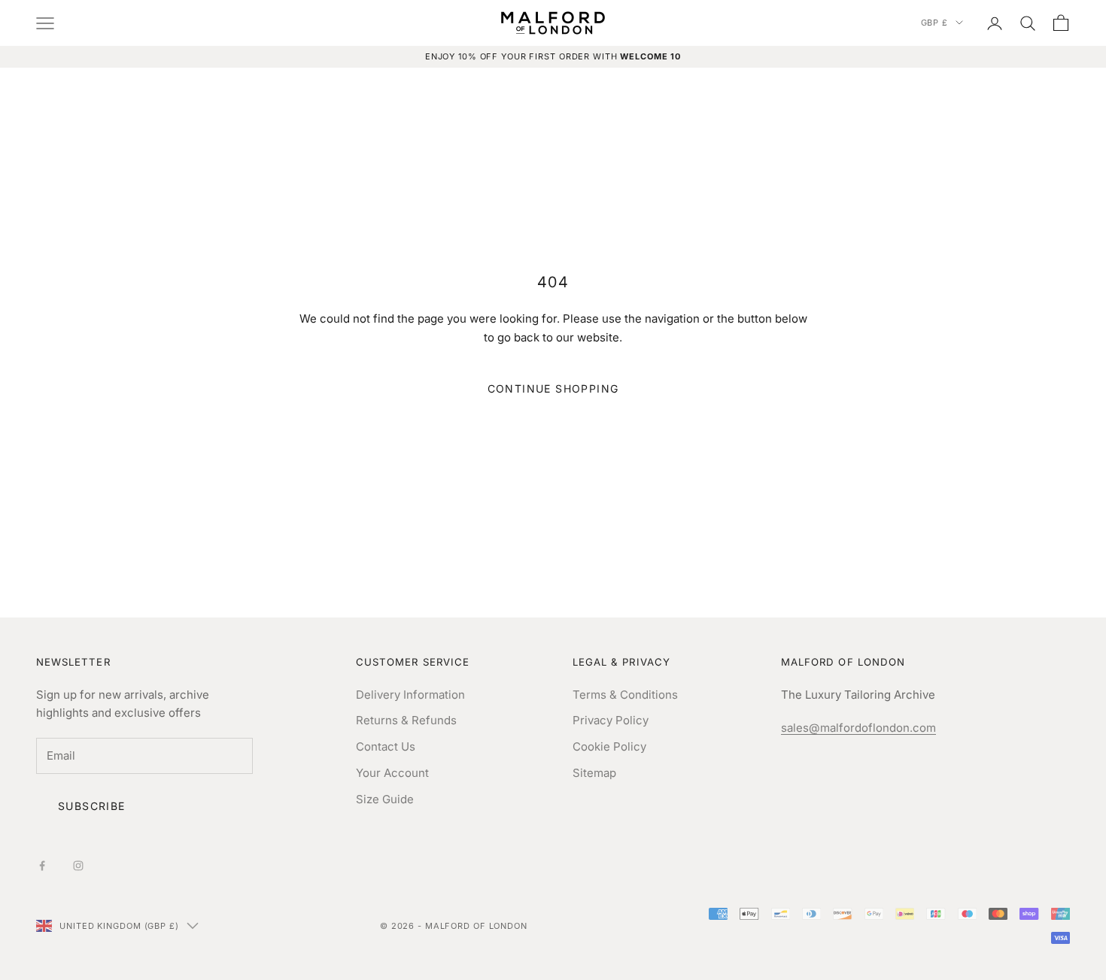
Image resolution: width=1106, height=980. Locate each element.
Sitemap (594, 773)
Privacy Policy (611, 720)
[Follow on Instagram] (78, 866)
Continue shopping (553, 388)
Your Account (392, 773)
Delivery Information (410, 694)
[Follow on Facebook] (42, 866)
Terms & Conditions (625, 694)
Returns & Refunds (406, 720)
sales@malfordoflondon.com (858, 728)
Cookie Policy (609, 746)
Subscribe (92, 805)
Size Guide (385, 799)
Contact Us (385, 746)
